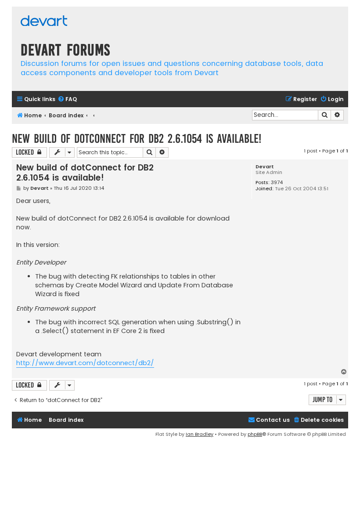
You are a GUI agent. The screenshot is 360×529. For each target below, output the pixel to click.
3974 (277, 182)
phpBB (255, 434)
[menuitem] (67, 99)
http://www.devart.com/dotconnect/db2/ (85, 363)
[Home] (44, 22)
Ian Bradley (199, 434)
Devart (265, 167)
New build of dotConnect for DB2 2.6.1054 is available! (136, 138)
